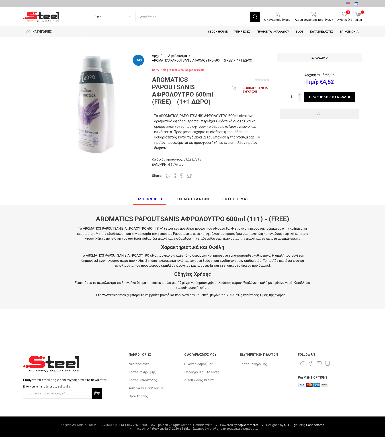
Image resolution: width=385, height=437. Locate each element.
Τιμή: (311, 82)
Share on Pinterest (182, 175)
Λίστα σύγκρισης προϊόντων (314, 19)
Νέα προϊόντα (139, 364)
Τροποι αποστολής (143, 380)
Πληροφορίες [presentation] (150, 199)
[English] (348, 3)
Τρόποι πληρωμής (142, 372)
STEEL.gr (290, 425)
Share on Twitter (168, 175)
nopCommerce (248, 425)
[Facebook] (310, 363)
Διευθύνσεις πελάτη (199, 380)
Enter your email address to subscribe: (47, 386)
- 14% (138, 60)
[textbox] (192, 17)
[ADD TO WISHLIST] (319, 114)
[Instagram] (327, 363)
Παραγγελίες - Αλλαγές (201, 372)
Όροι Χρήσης (138, 396)
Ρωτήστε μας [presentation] (235, 199)
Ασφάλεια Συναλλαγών (146, 388)
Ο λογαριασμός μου (277, 19)
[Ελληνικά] (355, 3)
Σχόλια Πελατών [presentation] (192, 199)
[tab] (149, 199)
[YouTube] (319, 363)
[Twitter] (302, 363)
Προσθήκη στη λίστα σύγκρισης (253, 90)
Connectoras (315, 425)
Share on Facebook (175, 175)
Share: (157, 176)
